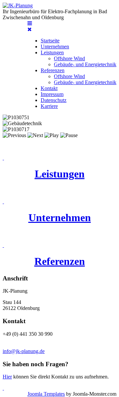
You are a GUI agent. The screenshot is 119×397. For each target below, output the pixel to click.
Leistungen (60, 174)
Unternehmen (59, 217)
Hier (7, 376)
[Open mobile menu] (29, 23)
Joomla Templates (46, 394)
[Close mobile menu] (29, 29)
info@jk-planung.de (24, 351)
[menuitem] (50, 40)
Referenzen (59, 261)
